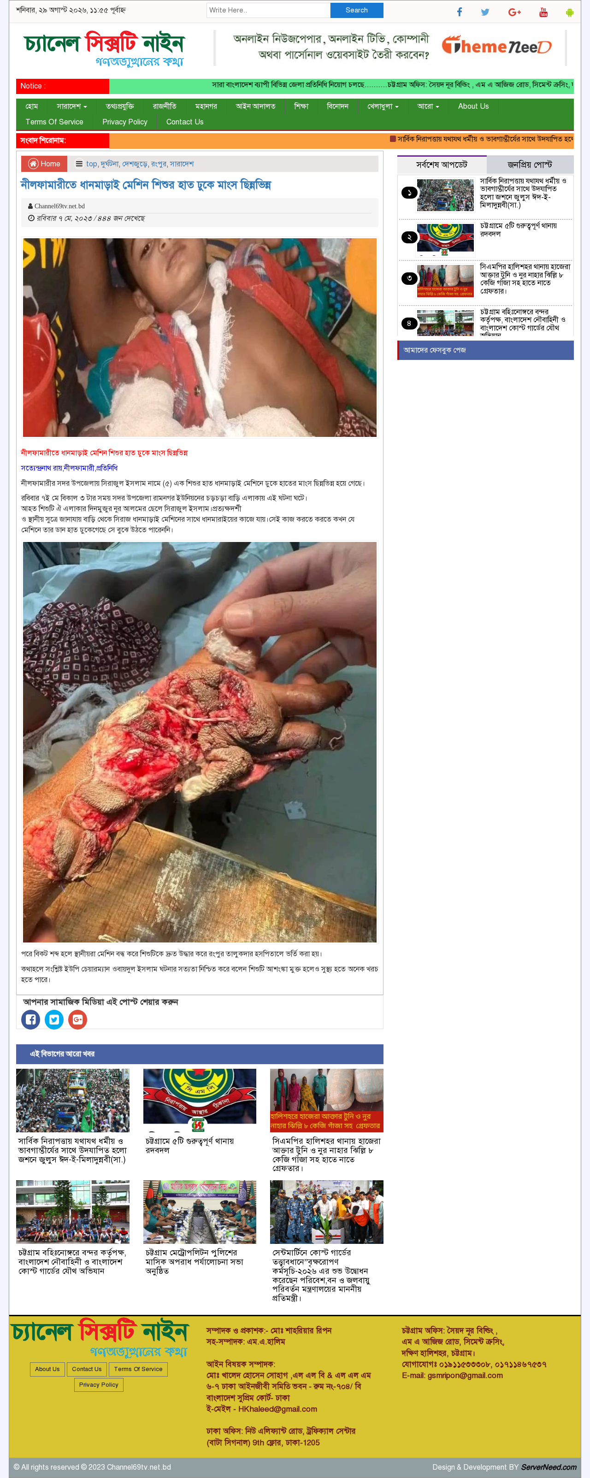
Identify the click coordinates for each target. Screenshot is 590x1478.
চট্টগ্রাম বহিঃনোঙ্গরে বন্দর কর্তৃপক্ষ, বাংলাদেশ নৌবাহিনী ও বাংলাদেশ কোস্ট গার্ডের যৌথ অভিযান (72, 1262)
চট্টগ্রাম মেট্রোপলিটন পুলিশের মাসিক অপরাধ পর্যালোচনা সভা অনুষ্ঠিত (194, 1262)
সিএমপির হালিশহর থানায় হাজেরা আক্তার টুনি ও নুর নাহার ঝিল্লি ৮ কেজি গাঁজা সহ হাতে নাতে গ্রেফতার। (326, 1154)
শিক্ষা (301, 106)
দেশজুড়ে (135, 164)
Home (49, 164)
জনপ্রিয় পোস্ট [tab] (530, 164)
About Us (473, 106)
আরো (426, 106)
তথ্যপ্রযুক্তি (120, 106)
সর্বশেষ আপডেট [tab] (441, 164)
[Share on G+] (77, 1020)
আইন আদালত (256, 106)
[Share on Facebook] (30, 1020)
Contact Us (185, 122)
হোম (31, 106)
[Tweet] (54, 1020)
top (91, 164)
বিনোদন (337, 106)
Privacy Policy (125, 122)
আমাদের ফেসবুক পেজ (435, 350)
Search (357, 10)
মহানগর (206, 106)
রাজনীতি (165, 106)
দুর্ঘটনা (109, 164)
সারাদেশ (70, 106)
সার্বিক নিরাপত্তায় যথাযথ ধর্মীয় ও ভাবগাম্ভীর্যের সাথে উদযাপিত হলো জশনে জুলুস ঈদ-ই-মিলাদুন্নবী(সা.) (72, 1150)
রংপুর (158, 164)
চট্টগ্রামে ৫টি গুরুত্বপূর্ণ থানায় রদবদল (190, 1145)
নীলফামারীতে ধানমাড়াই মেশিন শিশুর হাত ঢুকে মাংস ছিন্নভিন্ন (146, 185)
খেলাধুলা (380, 106)
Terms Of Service (54, 122)
